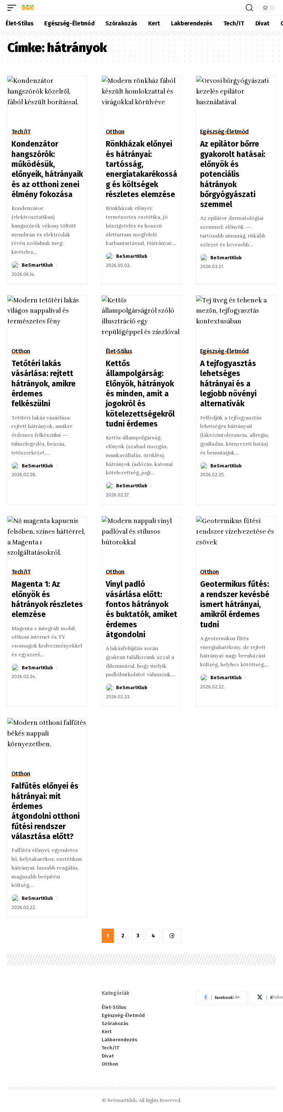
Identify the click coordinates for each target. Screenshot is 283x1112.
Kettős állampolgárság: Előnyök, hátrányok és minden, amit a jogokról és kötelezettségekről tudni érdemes (140, 394)
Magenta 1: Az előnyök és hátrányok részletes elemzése (47, 599)
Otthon (115, 132)
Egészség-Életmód (224, 132)
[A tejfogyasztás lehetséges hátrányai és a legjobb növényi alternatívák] (236, 319)
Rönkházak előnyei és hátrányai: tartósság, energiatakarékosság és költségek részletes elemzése (141, 169)
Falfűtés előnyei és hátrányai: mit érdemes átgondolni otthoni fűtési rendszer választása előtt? (45, 811)
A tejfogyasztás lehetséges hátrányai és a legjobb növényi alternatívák (228, 383)
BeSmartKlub (37, 265)
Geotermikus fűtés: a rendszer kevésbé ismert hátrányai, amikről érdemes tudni (234, 604)
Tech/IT (21, 132)
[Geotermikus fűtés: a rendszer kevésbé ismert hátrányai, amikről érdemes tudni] (236, 540)
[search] (249, 7)
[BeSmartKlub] (27, 7)
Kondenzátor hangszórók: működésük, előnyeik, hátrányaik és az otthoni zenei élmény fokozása (47, 169)
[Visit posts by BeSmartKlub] (15, 265)
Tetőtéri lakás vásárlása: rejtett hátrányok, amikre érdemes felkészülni (43, 383)
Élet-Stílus (119, 351)
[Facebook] (222, 998)
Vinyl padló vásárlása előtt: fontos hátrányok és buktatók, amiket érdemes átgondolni (141, 609)
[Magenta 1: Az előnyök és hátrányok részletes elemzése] (47, 540)
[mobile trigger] (13, 7)
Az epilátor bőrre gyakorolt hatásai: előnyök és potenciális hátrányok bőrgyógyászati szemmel (232, 174)
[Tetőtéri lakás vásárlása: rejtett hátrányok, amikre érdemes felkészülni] (47, 319)
